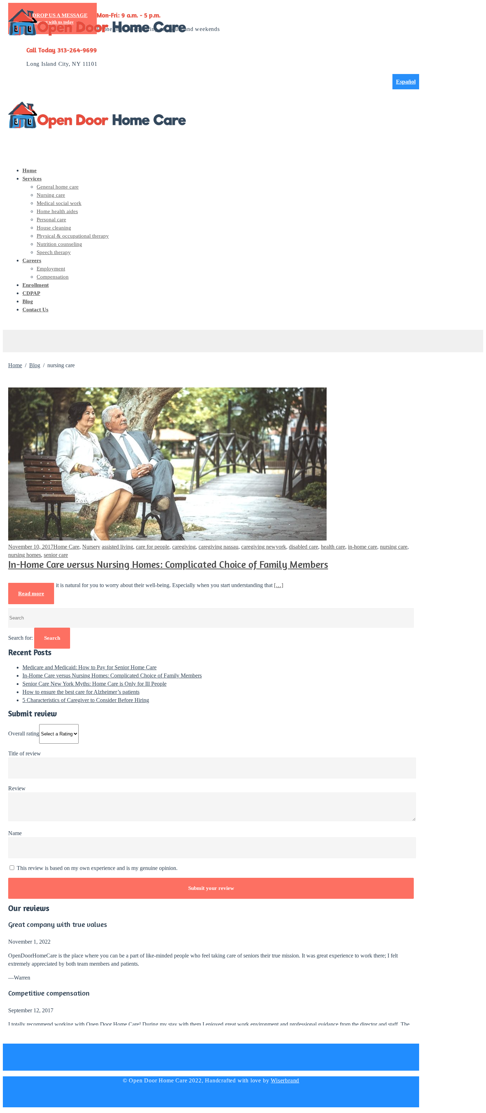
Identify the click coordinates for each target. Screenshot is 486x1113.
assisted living (117, 547)
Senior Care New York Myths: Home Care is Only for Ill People (94, 684)
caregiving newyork (263, 547)
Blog (27, 301)
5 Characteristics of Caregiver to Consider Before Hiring (85, 700)
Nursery (91, 547)
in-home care (362, 547)
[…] (278, 585)
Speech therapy (54, 252)
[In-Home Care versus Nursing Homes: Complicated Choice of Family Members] (167, 539)
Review (17, 788)
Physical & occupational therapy (73, 236)
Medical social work (59, 203)
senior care (56, 555)
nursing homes (24, 555)
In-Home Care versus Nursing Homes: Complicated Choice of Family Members (168, 565)
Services (32, 178)
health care (333, 547)
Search (52, 638)
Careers (31, 260)
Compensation (53, 277)
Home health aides (57, 211)
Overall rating (23, 733)
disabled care (303, 547)
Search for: (20, 638)
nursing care (393, 547)
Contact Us (35, 309)
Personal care (51, 219)
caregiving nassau (218, 547)
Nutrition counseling (59, 244)
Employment (51, 268)
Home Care (66, 547)
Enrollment (35, 285)
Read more (31, 593)
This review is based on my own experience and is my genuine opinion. (96, 868)
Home (29, 170)
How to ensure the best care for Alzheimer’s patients (80, 692)
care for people (152, 547)
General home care (58, 187)
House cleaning (54, 228)
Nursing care (51, 195)
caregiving (184, 547)
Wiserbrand (285, 1080)
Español (406, 82)
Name (15, 833)
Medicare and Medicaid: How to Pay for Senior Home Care (89, 667)
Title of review (24, 753)
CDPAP (31, 293)
